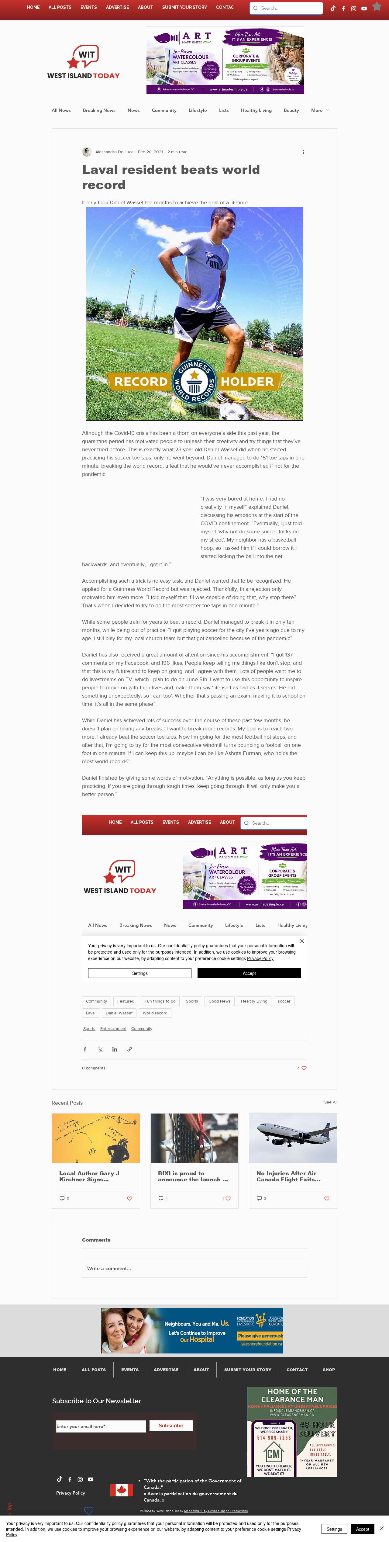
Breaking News (99, 110)
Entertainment (113, 1028)
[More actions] (303, 151)
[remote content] (194, 898)
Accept (362, 1529)
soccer (284, 1001)
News (134, 110)
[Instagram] (353, 8)
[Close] (381, 1528)
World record (155, 1012)
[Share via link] (130, 1049)
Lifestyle (198, 110)
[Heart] (88, 1511)
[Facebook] (343, 8)
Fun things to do (160, 1001)
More (317, 110)
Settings (334, 1529)
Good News (219, 1001)
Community (164, 110)
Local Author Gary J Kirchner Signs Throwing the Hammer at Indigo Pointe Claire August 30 (92, 1176)
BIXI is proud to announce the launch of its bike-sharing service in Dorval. (193, 1176)
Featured (125, 1001)
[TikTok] (333, 8)
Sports (192, 1001)
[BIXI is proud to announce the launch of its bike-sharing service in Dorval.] (195, 1138)
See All (330, 1102)
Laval (90, 1012)
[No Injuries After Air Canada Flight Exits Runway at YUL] (293, 1138)
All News (61, 110)
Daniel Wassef (119, 1012)
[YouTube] (364, 8)
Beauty (291, 110)
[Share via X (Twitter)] (100, 1049)
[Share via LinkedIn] (115, 1049)
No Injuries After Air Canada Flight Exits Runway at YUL (286, 1176)
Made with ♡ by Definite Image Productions (216, 1511)
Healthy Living (256, 110)
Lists (224, 110)
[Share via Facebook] (85, 1049)
